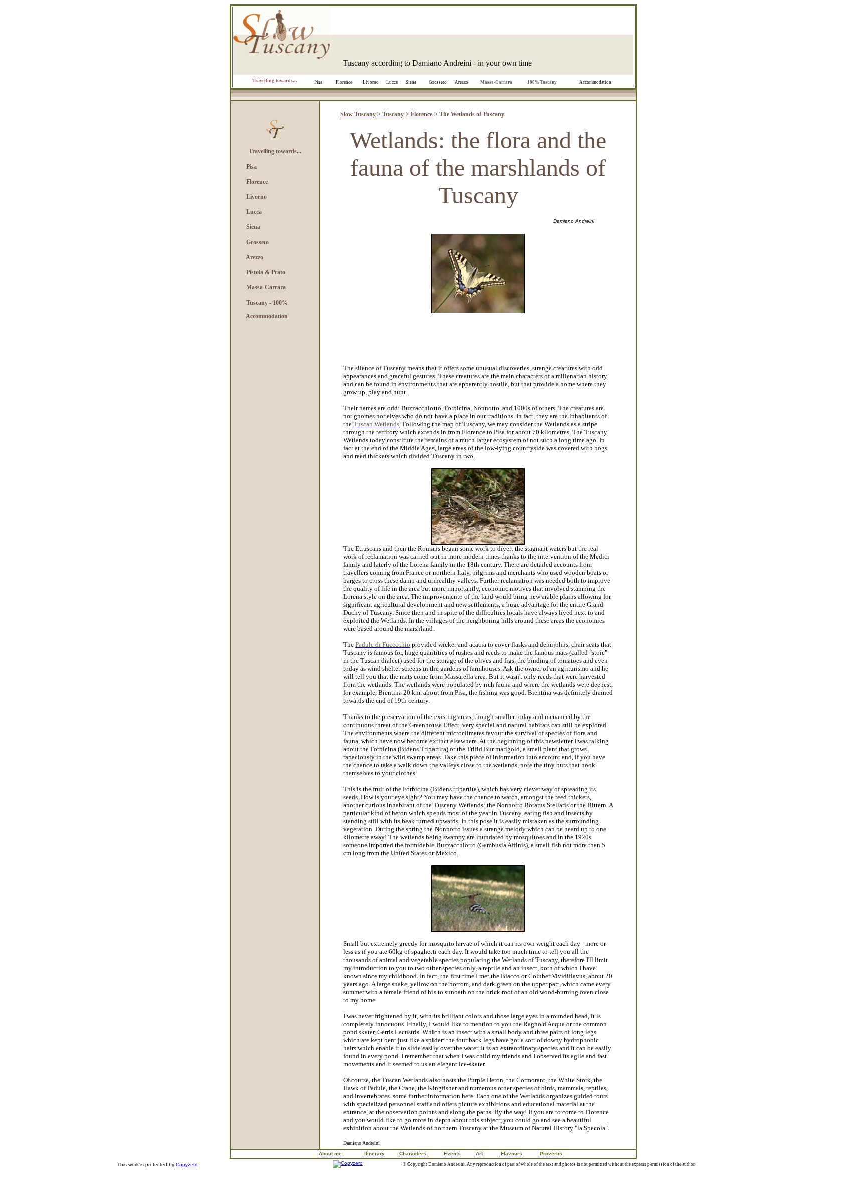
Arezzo (461, 82)
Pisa (318, 82)
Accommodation (595, 82)
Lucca (392, 82)
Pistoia (254, 272)
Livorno (371, 82)
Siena (411, 82)
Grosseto (438, 82)
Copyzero (187, 1164)
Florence (344, 82)
